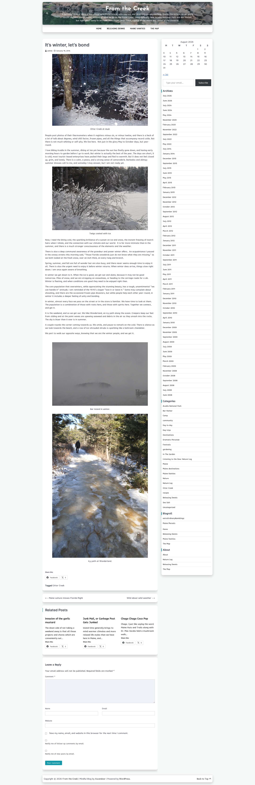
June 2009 (167, 351)
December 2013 (169, 158)
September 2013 (170, 163)
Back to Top (202, 778)
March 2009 (168, 361)
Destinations (168, 435)
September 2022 (170, 134)
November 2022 (170, 129)
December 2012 (169, 197)
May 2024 (167, 115)
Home (99, 28)
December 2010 (169, 298)
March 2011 (168, 284)
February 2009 (169, 366)
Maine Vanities (137, 28)
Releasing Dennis (116, 28)
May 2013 (167, 178)
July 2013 (167, 168)
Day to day (167, 425)
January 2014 (169, 154)
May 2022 (167, 144)
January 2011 (168, 293)
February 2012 (169, 236)
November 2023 (170, 120)
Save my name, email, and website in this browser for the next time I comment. (88, 733)
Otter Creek (58, 585)
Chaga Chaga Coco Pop (134, 618)
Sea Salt (166, 502)
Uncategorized (169, 507)
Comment (50, 676)
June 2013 (167, 173)
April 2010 (167, 318)
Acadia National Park (172, 406)
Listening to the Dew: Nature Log (177, 459)
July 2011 (167, 265)
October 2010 (169, 308)
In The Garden (169, 454)
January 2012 (169, 240)
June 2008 (167, 395)
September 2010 (170, 313)
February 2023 (169, 125)
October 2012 (169, 207)
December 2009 (170, 327)
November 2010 (169, 303)
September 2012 (170, 211)
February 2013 (169, 187)
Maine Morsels (169, 523)
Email (104, 708)
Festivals (167, 444)
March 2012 (168, 231)
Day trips (167, 430)
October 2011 (168, 255)
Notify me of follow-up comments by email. (64, 743)
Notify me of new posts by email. (60, 754)
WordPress (124, 778)
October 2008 (169, 376)
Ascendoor (100, 778)
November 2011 (169, 250)
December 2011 (169, 245)
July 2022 (167, 139)
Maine (165, 464)
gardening (167, 449)
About (165, 555)
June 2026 (167, 100)
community (168, 420)
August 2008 (168, 385)
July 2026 (167, 96)
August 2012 (168, 216)
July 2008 (167, 390)
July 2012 (167, 221)
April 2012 (167, 226)
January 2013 (169, 192)
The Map (154, 28)
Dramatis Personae (171, 440)
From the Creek (127, 9)
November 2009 (170, 332)
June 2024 (167, 110)
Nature (166, 478)
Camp (165, 415)
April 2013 (167, 182)
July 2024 (167, 105)
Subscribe (203, 82)
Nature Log (167, 483)
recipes (166, 493)
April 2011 (167, 279)
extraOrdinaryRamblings (173, 518)
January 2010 (169, 322)
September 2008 (170, 380)
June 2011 (167, 269)
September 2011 (170, 260)
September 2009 (170, 337)
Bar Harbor (167, 411)
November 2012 (169, 202)
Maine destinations (171, 469)
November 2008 (170, 371)
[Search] (47, 13)
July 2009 (167, 347)
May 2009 (167, 356)
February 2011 (169, 289)
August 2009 (168, 342)
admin (49, 51)
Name (47, 708)
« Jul (165, 74)
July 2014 (167, 149)
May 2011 (167, 274)
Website (48, 721)
